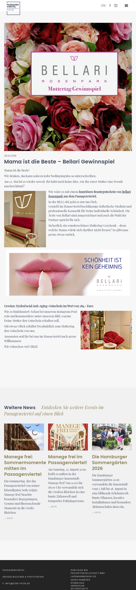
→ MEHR (8, 518)
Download (77, 583)
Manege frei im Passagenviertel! (67, 460)
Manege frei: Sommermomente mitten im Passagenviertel (25, 465)
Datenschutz (79, 588)
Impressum (77, 585)
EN (103, 5)
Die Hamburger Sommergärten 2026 (109, 462)
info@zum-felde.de (17, 583)
